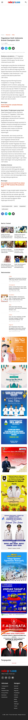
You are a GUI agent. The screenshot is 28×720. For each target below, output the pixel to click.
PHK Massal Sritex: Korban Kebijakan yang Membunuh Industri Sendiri (7, 266)
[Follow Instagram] (9, 678)
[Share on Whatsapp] (9, 48)
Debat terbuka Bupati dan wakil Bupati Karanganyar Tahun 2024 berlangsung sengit (18, 288)
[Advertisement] (14, 18)
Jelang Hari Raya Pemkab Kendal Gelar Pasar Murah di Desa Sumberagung (7, 237)
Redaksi (3, 688)
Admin (6, 43)
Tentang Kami (4, 686)
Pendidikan (11, 294)
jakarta (16, 206)
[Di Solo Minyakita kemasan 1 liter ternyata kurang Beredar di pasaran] (20, 244)
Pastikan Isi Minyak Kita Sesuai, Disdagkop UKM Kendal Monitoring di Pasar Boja (7, 252)
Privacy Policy (4, 692)
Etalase (15, 701)
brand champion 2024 (7, 206)
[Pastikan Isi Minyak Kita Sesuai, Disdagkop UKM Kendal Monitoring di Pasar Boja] (7, 244)
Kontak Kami (4, 697)
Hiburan (16, 695)
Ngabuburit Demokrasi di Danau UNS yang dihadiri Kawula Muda (17, 278)
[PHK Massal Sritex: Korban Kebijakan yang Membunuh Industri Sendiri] (7, 259)
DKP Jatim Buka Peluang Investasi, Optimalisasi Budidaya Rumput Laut (18, 308)
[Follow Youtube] (13, 678)
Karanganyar (12, 285)
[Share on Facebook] (2, 48)
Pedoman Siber (5, 690)
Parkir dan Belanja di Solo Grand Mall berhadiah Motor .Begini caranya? (19, 266)
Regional (11, 324)
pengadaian (22, 206)
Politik (10, 276)
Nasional (16, 686)
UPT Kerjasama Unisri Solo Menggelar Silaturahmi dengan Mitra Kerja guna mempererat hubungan (17, 329)
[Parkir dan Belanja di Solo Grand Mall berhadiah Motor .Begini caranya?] (20, 259)
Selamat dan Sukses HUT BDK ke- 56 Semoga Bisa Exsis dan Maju (20, 237)
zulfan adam (5, 209)
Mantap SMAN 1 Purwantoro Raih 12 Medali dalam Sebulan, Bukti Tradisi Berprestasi (17, 298)
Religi (15, 699)
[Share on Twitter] (6, 48)
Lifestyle (16, 697)
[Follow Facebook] (2, 678)
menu (2, 2)
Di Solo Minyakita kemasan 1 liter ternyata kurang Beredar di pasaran (19, 252)
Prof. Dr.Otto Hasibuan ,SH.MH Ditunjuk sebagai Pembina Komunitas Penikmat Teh (17, 318)
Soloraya (16, 688)
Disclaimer (4, 695)
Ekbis (10, 304)
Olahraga (16, 703)
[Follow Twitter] (6, 678)
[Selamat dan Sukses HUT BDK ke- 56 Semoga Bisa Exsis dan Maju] (20, 229)
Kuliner (10, 314)
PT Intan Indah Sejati (13, 714)
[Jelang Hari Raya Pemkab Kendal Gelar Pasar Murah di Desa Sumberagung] (7, 229)
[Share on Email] (13, 48)
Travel (15, 706)
